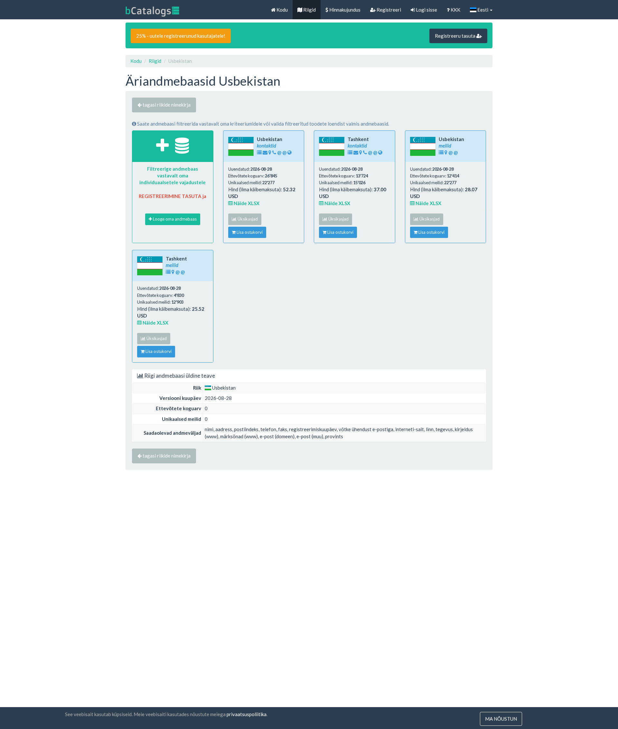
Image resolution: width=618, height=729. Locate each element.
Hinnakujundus (344, 10)
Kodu (282, 10)
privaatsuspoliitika (247, 714)
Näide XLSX (246, 203)
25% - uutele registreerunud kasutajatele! (180, 36)
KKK (455, 10)
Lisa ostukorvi (249, 232)
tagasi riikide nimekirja (166, 105)
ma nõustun (501, 719)
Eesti (482, 10)
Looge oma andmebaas (174, 219)
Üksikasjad (247, 219)
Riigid (309, 10)
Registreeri (388, 10)
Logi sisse (426, 10)
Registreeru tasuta (455, 36)
